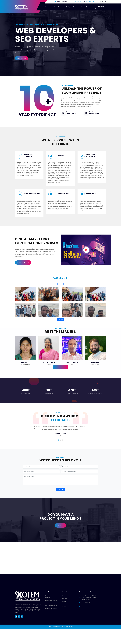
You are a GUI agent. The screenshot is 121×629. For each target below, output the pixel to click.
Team (74, 7)
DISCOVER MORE (21, 58)
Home (46, 7)
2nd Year (60, 284)
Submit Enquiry (60, 489)
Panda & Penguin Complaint (49, 596)
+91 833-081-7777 (89, 1)
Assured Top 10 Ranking (51, 600)
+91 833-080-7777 (79, 1)
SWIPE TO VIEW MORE (60, 367)
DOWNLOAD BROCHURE (23, 262)
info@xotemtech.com (87, 606)
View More (60, 319)
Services (60, 7)
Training (68, 7)
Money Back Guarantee (51, 603)
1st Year (68, 284)
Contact (81, 7)
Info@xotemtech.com (62, 1)
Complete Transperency (51, 608)
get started (100, 7)
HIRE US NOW (60, 525)
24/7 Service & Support (51, 605)
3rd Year (53, 284)
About (53, 7)
